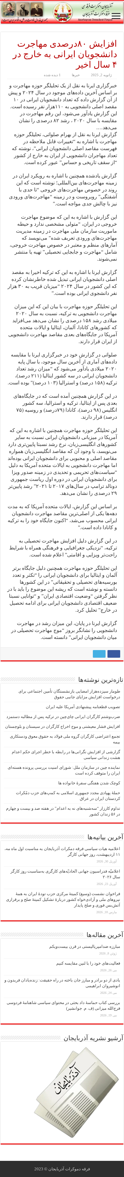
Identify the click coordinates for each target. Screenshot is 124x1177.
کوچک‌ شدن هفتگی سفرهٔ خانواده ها (89, 783)
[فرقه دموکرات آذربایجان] (62, 12)
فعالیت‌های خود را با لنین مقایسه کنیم (88, 963)
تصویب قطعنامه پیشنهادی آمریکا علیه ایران (83, 706)
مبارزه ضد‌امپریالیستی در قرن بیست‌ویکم (84, 946)
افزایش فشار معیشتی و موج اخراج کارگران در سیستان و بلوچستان (62, 726)
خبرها (76, 75)
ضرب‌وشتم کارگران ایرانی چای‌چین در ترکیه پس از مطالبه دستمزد (63, 716)
